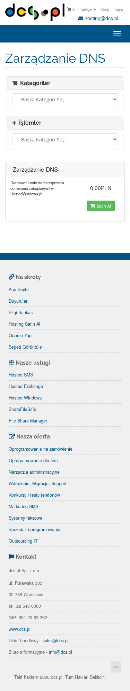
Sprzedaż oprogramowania (34, 529)
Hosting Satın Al (24, 324)
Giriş (105, 9)
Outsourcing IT (23, 541)
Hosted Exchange (26, 386)
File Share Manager (28, 421)
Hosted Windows (25, 398)
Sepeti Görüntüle (25, 347)
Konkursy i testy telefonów (34, 495)
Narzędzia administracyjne (34, 472)
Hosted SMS (21, 375)
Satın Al (103, 206)
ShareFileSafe (22, 409)
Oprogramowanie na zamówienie (40, 449)
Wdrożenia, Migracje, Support (38, 483)
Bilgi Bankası (21, 312)
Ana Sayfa (19, 289)
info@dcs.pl (60, 652)
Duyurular (18, 301)
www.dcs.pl (20, 629)
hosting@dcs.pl (100, 18)
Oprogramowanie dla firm (33, 460)
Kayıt (118, 9)
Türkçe (86, 9)
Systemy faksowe (25, 518)
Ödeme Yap (20, 335)
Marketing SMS (23, 506)
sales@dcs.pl (56, 640)
